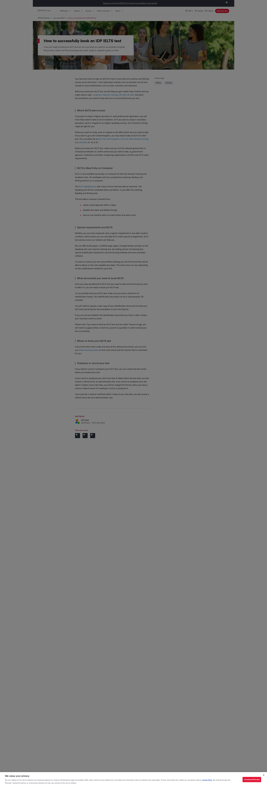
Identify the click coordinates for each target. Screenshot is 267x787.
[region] (133, 779)
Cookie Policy (207, 780)
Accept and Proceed (251, 779)
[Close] (263, 775)
